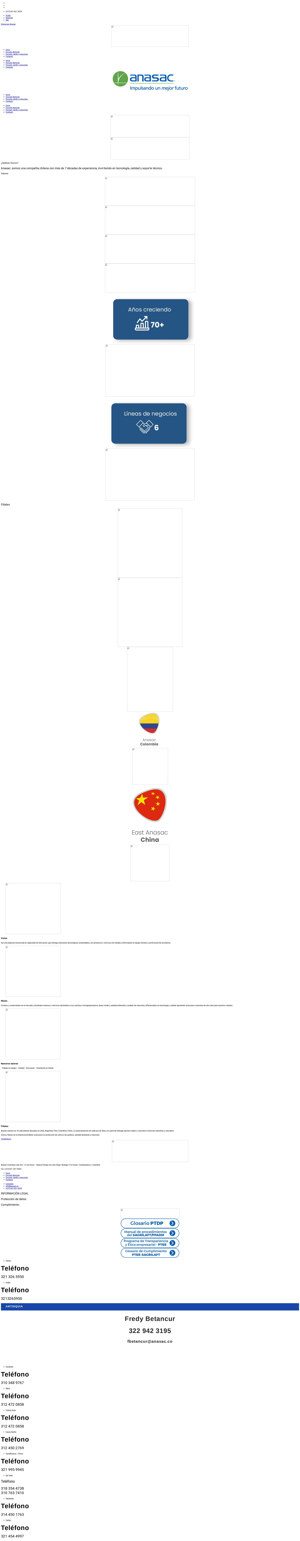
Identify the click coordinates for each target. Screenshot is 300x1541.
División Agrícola (12, 52)
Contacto (9, 56)
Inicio (8, 50)
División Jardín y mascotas (17, 54)
